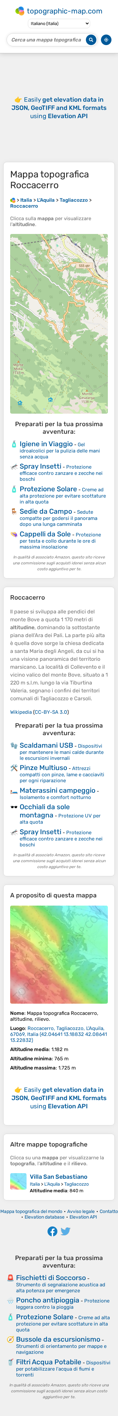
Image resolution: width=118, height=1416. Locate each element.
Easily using (59, 108)
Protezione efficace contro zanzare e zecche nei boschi (61, 473)
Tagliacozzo (76, 1184)
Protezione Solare (48, 489)
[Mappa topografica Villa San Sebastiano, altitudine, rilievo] (18, 1183)
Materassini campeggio (57, 790)
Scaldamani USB (46, 745)
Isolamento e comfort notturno (55, 797)
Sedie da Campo (46, 511)
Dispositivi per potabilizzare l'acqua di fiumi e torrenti (63, 1369)
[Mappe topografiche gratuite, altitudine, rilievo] (12, 200)
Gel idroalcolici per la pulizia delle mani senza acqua (60, 451)
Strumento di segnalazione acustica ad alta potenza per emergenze (60, 1288)
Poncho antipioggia (47, 1300)
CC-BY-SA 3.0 (51, 712)
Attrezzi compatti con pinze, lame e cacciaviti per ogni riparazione (62, 774)
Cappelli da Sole (45, 534)
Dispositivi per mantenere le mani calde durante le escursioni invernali (62, 752)
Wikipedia (21, 712)
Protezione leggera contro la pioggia (62, 1304)
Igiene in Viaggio (46, 444)
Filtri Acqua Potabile (48, 1362)
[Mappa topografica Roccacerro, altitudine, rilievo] (59, 955)
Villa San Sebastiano (59, 1176)
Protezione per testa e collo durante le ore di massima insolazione (60, 541)
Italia (35, 1184)
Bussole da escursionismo (58, 1339)
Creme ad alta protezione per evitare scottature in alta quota (63, 496)
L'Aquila (52, 1184)
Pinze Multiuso (43, 767)
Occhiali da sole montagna (45, 811)
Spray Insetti (40, 466)
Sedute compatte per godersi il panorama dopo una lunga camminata (58, 518)
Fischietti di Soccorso (51, 1278)
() (58, 1034)
